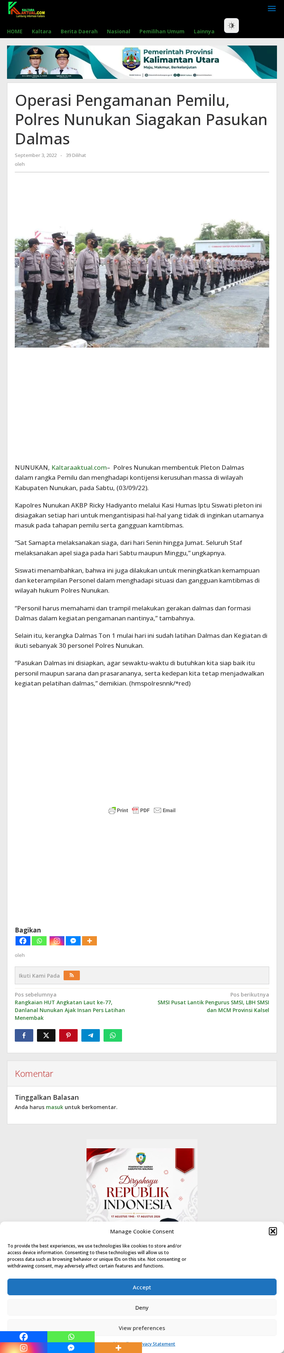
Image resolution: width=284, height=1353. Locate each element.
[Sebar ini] (24, 1035)
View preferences (142, 1328)
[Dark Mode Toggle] (231, 25)
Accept (142, 1287)
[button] (273, 1231)
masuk (54, 1107)
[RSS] (72, 975)
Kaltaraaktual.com (79, 467)
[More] (89, 940)
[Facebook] (23, 940)
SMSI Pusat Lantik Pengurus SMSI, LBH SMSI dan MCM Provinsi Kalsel (213, 1002)
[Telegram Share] (90, 1035)
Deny (142, 1307)
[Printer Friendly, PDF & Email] (142, 810)
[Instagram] (57, 940)
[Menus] (272, 8)
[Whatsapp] (39, 940)
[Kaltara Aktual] (26, 8)
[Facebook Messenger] (73, 940)
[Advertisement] (142, 405)
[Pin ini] (68, 1035)
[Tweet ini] (46, 1035)
